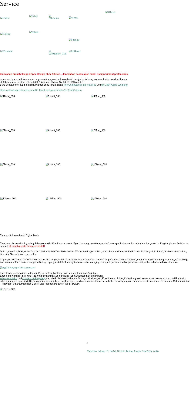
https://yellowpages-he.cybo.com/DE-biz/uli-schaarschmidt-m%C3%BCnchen (41, 90)
